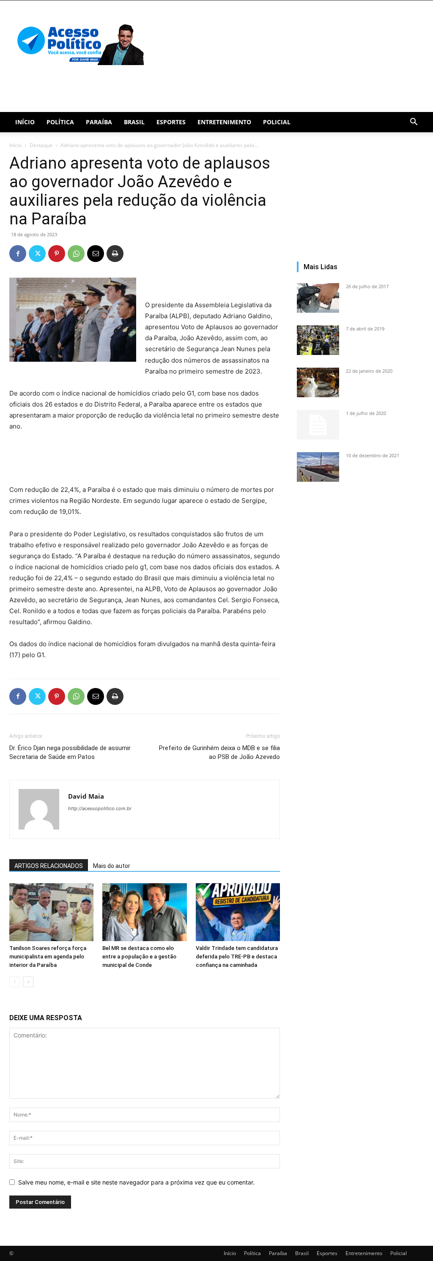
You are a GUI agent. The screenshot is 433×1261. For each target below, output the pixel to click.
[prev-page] (14, 982)
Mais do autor (111, 866)
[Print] (115, 253)
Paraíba (99, 122)
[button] (413, 123)
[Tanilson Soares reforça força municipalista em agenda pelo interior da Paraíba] (51, 912)
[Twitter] (37, 253)
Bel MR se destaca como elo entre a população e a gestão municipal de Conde (139, 956)
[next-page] (28, 982)
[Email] (95, 253)
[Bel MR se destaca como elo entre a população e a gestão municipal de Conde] (144, 912)
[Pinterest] (56, 253)
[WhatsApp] (76, 253)
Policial (276, 122)
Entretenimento (224, 122)
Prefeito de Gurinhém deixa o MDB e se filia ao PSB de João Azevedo (219, 752)
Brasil (134, 122)
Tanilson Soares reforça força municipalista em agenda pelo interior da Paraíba (47, 956)
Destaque (41, 145)
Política (60, 122)
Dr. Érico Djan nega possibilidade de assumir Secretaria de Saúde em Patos (70, 752)
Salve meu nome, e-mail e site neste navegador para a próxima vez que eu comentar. (136, 1182)
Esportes (171, 122)
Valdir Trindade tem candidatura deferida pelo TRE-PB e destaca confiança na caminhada (237, 956)
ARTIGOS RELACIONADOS (48, 866)
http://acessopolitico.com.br (100, 808)
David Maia (86, 796)
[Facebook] (17, 253)
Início (25, 122)
